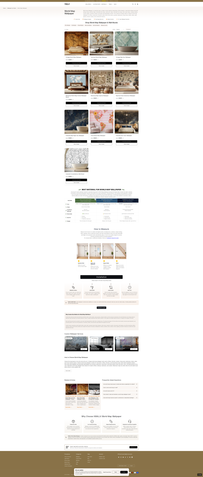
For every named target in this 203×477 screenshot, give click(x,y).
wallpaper (78, 456)
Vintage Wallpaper (80, 25)
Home (4, 8)
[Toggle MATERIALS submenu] (107, 4)
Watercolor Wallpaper (88, 25)
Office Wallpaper (67, 25)
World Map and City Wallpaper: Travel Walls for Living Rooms (71, 398)
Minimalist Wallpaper (96, 25)
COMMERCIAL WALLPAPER (128, 199)
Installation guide (101, 307)
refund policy (67, 462)
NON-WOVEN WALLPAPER (106, 199)
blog (77, 464)
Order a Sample (76, 65)
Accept (124, 472)
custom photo (78, 458)
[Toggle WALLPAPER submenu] (91, 4)
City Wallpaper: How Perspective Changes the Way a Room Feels (94, 398)
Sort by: (114, 29)
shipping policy (67, 464)
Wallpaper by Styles (11, 8)
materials (77, 460)
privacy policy (67, 460)
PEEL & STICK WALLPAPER (85, 199)
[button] (133, 4)
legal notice (66, 458)
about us (89, 460)
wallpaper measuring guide (113, 237)
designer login (102, 456)
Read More (68, 370)
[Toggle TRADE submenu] (112, 4)
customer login (102, 458)
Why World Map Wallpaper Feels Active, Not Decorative (82, 398)
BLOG (115, 4)
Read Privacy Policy (107, 472)
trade (77, 462)
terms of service (67, 456)
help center (90, 456)
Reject (116, 472)
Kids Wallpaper (74, 25)
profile (89, 462)
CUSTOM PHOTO (96, 4)
